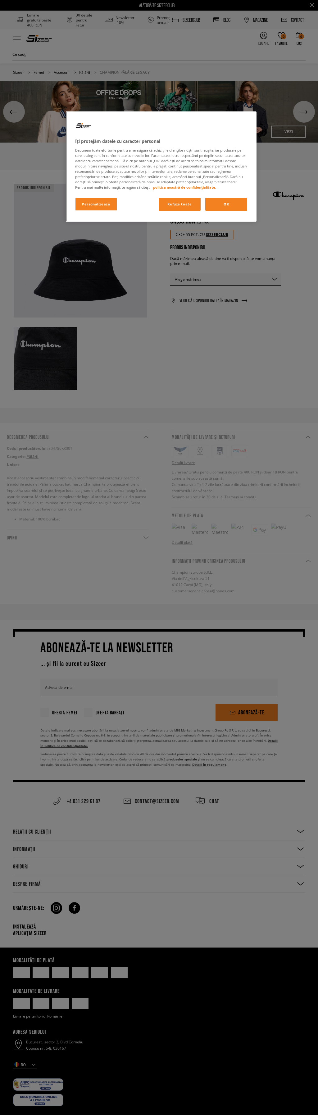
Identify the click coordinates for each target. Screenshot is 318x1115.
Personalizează (96, 204)
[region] (161, 166)
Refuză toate (179, 204)
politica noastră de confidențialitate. (184, 187)
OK (226, 204)
